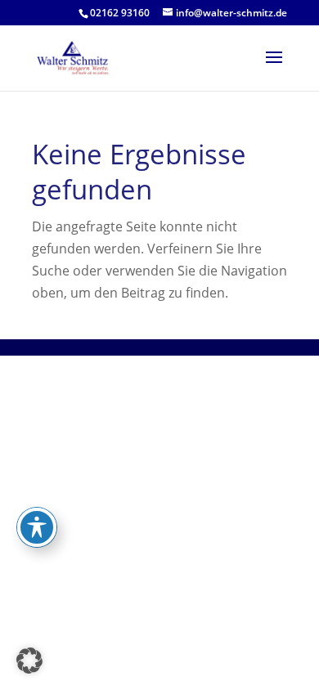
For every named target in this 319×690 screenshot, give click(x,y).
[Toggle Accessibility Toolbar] (36, 527)
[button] (29, 660)
